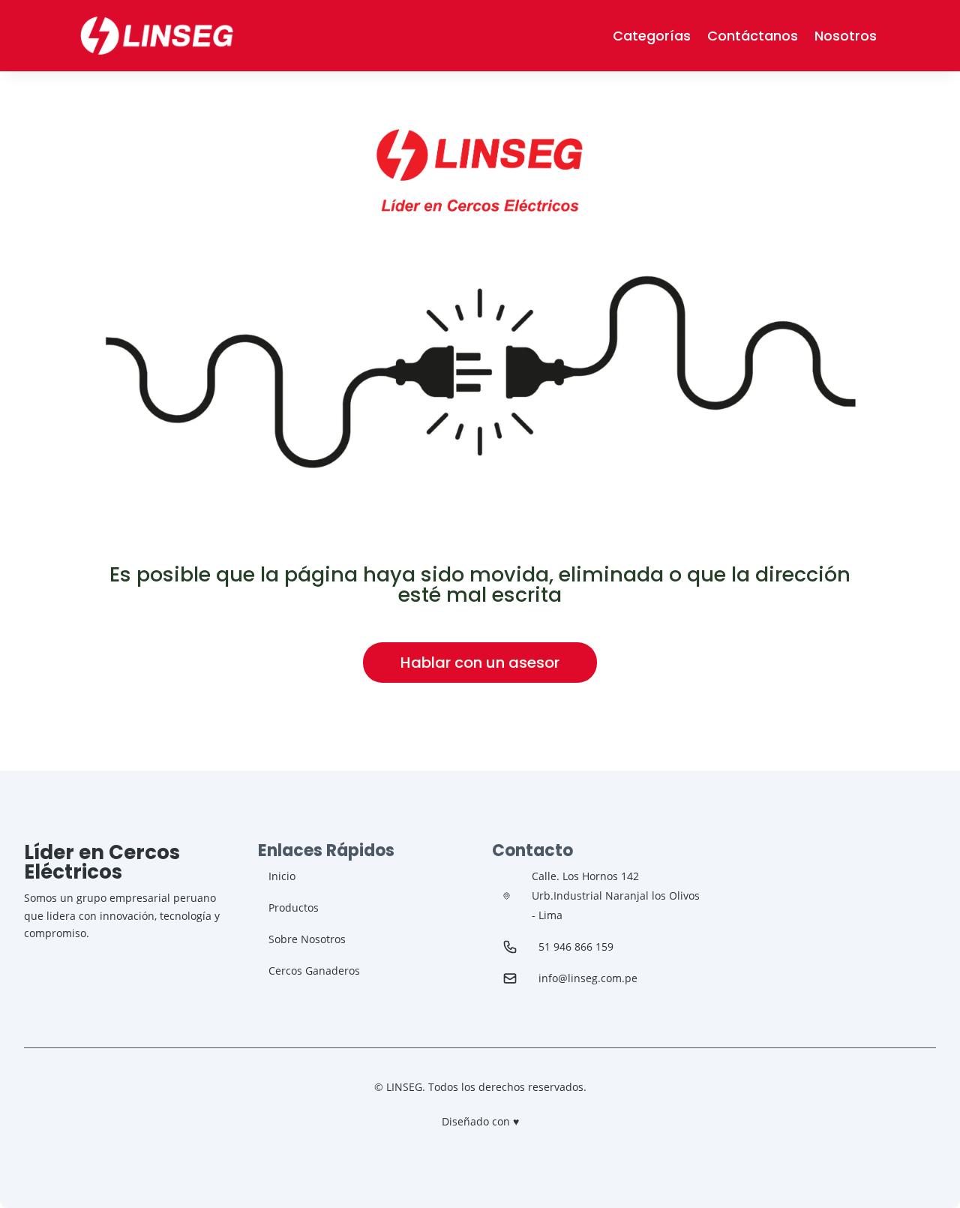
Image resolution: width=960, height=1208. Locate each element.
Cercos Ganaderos (314, 970)
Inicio (282, 876)
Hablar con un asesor (480, 662)
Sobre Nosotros (307, 939)
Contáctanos (752, 35)
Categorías (652, 35)
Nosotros (845, 35)
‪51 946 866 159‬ (576, 946)
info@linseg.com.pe (588, 978)
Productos (293, 907)
